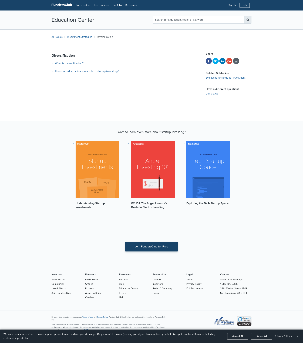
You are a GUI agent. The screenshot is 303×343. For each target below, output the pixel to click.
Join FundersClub (61, 293)
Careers (157, 279)
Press (156, 293)
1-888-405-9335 (229, 283)
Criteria (89, 283)
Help (121, 297)
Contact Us (212, 93)
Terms (189, 279)
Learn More (91, 279)
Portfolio (117, 5)
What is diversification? (69, 63)
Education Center (128, 288)
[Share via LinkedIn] (222, 61)
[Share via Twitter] (216, 61)
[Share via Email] (236, 61)
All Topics (57, 36)
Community (58, 283)
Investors (158, 283)
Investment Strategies (79, 36)
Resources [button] (131, 5)
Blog (121, 283)
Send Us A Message (231, 279)
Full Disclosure (194, 288)
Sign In (232, 5)
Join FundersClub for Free (151, 246)
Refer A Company (162, 288)
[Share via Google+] (229, 61)
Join (244, 5)
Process (89, 288)
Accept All (237, 336)
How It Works (59, 288)
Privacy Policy (193, 283)
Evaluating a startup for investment (225, 77)
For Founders (101, 5)
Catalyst (89, 297)
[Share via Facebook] (209, 61)
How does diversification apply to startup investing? (87, 71)
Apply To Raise (93, 293)
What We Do (58, 279)
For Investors (83, 5)
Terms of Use (87, 317)
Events (123, 293)
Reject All (262, 336)
